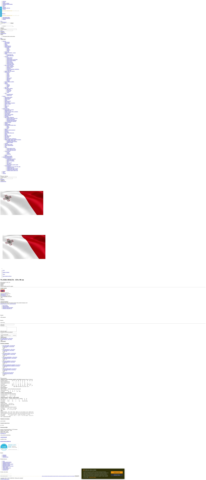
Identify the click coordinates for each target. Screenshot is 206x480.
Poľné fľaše (7, 131)
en (1, 21)
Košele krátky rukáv (10, 55)
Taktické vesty (9, 95)
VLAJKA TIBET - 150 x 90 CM (8, 346)
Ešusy (8, 126)
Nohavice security (8, 98)
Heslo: (1, 30)
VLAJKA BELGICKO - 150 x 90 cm (9, 369)
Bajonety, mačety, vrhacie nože (12, 118)
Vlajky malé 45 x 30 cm (11, 148)
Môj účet (2, 28)
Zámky (6, 155)
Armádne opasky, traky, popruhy (12, 168)
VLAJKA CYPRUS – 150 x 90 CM (9, 354)
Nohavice (8, 49)
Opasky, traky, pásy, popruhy (10, 71)
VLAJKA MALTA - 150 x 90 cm (6, 339)
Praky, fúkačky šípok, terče (9, 132)
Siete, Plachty (7, 136)
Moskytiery (9, 78)
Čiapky (8, 48)
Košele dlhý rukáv (10, 54)
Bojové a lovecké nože (11, 119)
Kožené (8, 84)
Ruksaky (6, 134)
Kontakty (4, 19)
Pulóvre (6, 82)
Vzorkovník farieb (6, 468)
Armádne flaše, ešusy (10, 167)
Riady (8, 128)
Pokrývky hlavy (7, 72)
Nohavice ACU (9, 58)
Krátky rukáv (9, 90)
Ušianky (8, 80)
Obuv (8, 161)
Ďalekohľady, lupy (8, 110)
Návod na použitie (6, 306)
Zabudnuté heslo (3, 33)
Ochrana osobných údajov (7, 462)
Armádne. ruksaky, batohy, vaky (12, 170)
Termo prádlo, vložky (10, 64)
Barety (8, 73)
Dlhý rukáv (9, 89)
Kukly (8, 76)
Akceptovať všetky (117, 472)
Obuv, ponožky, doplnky (9, 65)
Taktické (8, 85)
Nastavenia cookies (92, 477)
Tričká (8, 50)
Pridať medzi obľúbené (4, 301)
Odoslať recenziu (3, 337)
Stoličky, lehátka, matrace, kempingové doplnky (13, 139)
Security (4, 2)
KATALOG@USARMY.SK (5, 441)
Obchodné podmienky (6, 18)
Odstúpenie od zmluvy (6, 463)
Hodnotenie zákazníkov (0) (7, 308)
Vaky (5, 146)
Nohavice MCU (9, 61)
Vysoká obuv (9, 70)
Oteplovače (9, 154)
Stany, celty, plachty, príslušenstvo (10, 138)
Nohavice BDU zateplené (11, 60)
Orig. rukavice (9, 162)
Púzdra (6, 133)
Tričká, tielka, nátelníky (9, 88)
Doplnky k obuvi (10, 67)
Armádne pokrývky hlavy (11, 158)
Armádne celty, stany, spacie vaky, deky (13, 166)
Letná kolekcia (7, 42)
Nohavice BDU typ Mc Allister (12, 59)
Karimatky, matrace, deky (11, 140)
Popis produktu (5, 305)
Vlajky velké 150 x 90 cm (11, 150)
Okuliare (6, 123)
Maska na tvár (9, 77)
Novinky (4, 5)
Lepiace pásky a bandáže (9, 114)
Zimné (8, 86)
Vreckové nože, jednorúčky (11, 121)
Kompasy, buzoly (8, 112)
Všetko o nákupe (5, 466)
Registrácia (2, 31)
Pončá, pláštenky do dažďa (9, 81)
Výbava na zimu (7, 151)
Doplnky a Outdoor (6, 3)
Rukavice (6, 83)
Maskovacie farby (8, 115)
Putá (5, 104)
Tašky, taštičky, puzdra (8, 144)
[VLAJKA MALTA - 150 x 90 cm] (24, 268)
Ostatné (6, 107)
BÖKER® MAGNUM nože (12, 120)
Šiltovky (8, 79)
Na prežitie (6, 116)
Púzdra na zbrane (8, 103)
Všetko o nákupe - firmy (7, 467)
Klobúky (8, 75)
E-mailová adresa (3, 177)
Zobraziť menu (3, 39)
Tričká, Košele (7, 99)
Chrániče (6, 45)
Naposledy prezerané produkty (8, 307)
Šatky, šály (6, 87)
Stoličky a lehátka (10, 142)
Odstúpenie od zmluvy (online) (8, 464)
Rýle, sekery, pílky (8, 135)
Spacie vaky (7, 137)
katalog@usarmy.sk (3, 303)
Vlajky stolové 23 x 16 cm (11, 149)
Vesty (6, 93)
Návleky (8, 153)
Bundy (6, 44)
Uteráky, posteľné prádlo (9, 145)
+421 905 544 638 (12, 303)
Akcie (4, 6)
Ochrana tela (7, 105)
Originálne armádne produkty (8, 4)
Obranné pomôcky (8, 122)
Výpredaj (4, 7)
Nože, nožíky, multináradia (9, 117)
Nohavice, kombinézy (10, 160)
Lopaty (8, 152)
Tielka (8, 92)
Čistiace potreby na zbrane (9, 109)
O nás (4, 461)
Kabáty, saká (7, 51)
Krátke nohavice (9, 57)
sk (0, 21)
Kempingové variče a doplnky (12, 141)
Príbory (8, 127)
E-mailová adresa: (3, 29)
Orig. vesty (9, 163)
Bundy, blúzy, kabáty (10, 159)
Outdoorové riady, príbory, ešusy (10, 125)
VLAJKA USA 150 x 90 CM (8, 373)
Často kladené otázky (6, 17)
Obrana (6, 106)
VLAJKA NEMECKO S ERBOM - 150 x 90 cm (11, 365)
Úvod (4, 270)
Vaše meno (2, 324)
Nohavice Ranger (10, 62)
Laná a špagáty (7, 113)
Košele (6, 53)
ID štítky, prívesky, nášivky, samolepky (11, 111)
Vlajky (6, 147)
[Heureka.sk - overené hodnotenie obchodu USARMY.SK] (9, 450)
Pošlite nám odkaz (3, 331)
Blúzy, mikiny (7, 43)
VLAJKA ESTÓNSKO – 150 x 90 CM (9, 358)
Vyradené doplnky (8, 165)
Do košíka (2, 299)
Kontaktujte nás (3, 433)
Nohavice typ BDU (10, 63)
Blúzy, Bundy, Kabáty (8, 97)
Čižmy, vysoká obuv (10, 66)
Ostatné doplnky (7, 124)
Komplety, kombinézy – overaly (10, 52)
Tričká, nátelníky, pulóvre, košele (12, 164)
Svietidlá (6, 143)
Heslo (1, 178)
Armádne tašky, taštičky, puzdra (12, 169)
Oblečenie (4, 1)
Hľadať (12, 23)
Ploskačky (6, 130)
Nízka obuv (9, 68)
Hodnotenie (2, 325)
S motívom (9, 91)
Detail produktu (3, 341)
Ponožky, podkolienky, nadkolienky (13, 69)
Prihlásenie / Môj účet (6, 8)
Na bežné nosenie (10, 94)
